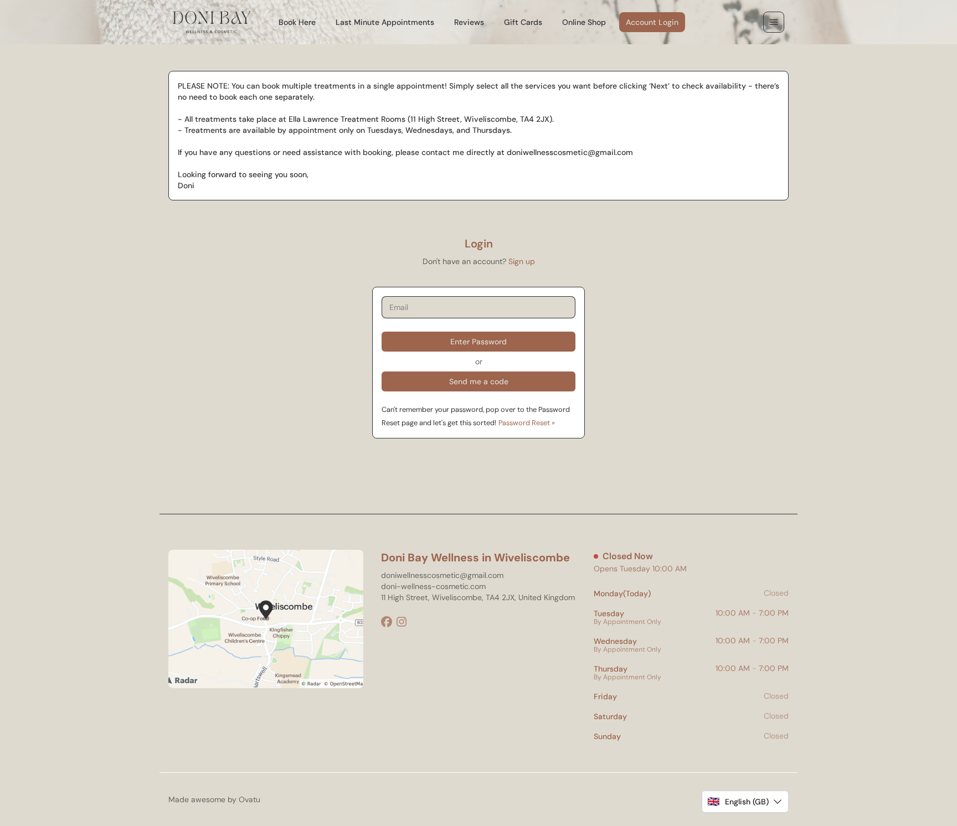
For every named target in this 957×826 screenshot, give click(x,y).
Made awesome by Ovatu (214, 799)
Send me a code (478, 381)
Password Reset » (526, 422)
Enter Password (478, 342)
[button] (745, 802)
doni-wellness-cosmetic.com (433, 586)
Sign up (521, 261)
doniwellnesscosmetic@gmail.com (442, 575)
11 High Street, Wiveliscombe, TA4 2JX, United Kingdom (478, 597)
